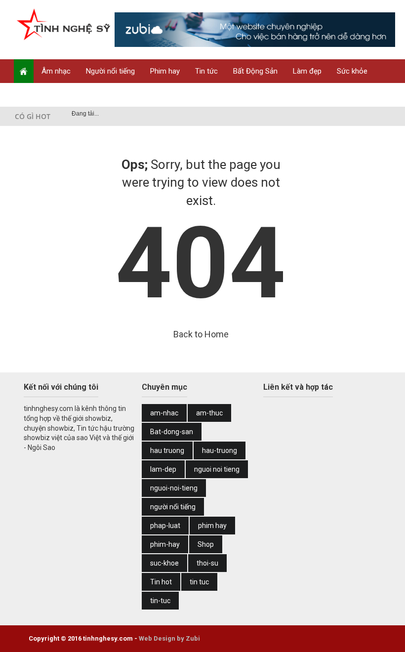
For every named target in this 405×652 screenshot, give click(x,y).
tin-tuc (160, 601)
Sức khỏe (352, 71)
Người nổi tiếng (110, 71)
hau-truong (219, 450)
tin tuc (199, 582)
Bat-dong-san (171, 432)
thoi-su (207, 563)
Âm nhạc (56, 71)
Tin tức (206, 71)
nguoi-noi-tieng (174, 488)
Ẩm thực (35, 94)
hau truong (167, 450)
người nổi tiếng (173, 507)
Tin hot (161, 582)
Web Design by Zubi (169, 638)
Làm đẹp (307, 71)
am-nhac (164, 413)
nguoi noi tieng (217, 469)
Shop (73, 94)
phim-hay (165, 544)
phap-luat (165, 526)
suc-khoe (164, 563)
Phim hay (165, 71)
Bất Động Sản (255, 71)
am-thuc (209, 413)
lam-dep (163, 469)
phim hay (212, 526)
